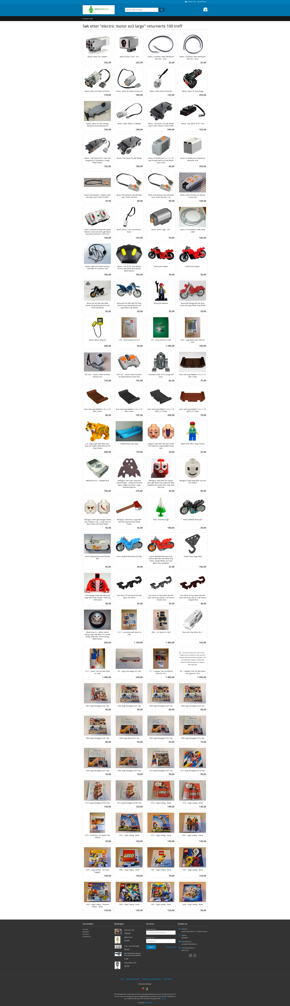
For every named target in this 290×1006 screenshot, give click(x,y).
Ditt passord (150, 938)
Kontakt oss (87, 936)
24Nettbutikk (149, 1003)
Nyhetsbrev (167, 979)
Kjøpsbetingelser (133, 979)
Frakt (122, 979)
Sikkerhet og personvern (151, 979)
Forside (85, 19)
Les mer (163, 999)
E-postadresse (151, 929)
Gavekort (86, 934)
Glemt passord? (171, 947)
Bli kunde (86, 932)
